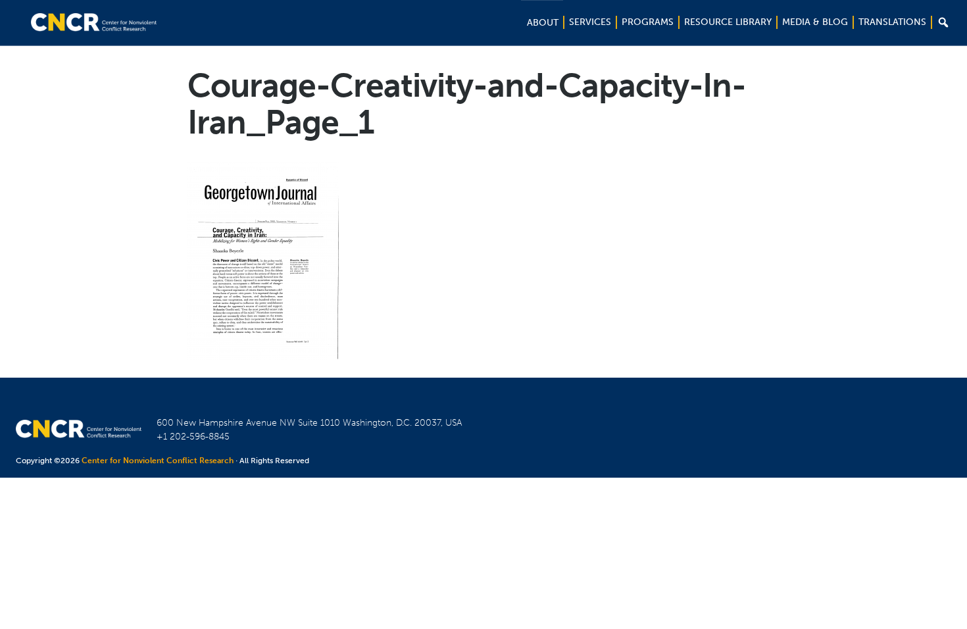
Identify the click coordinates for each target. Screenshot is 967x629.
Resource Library (728, 22)
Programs (648, 22)
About (542, 22)
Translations (892, 22)
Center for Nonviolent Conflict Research (158, 460)
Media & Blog (815, 22)
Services (590, 22)
